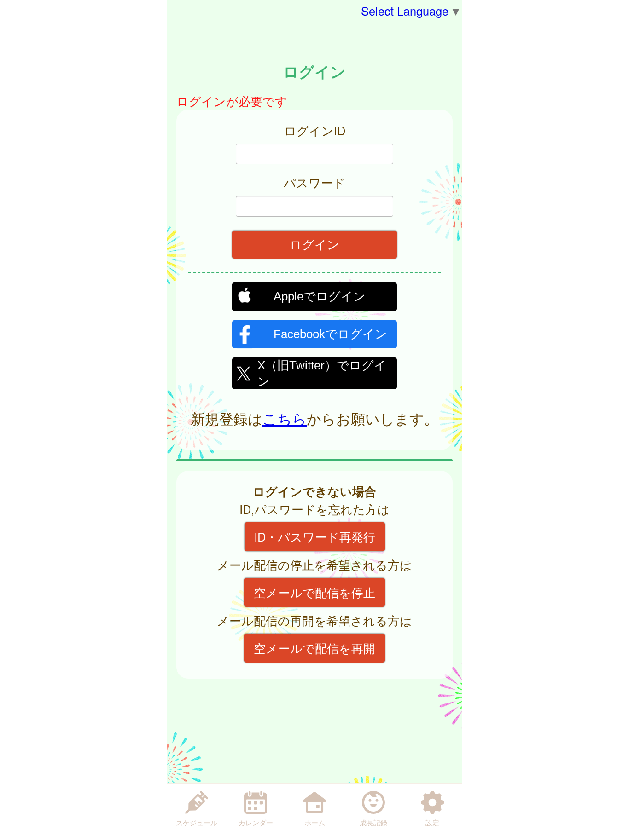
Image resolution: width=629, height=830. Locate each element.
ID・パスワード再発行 (314, 536)
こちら (284, 418)
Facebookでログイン (330, 334)
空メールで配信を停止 (314, 592)
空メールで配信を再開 (314, 648)
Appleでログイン (320, 296)
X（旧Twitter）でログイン (321, 372)
